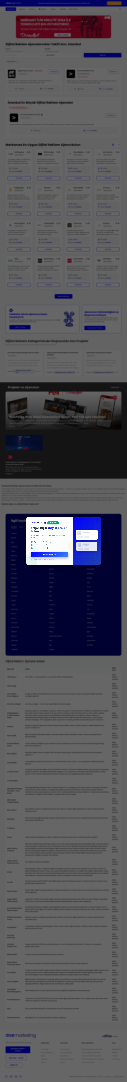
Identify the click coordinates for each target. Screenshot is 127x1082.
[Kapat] (97, 520)
